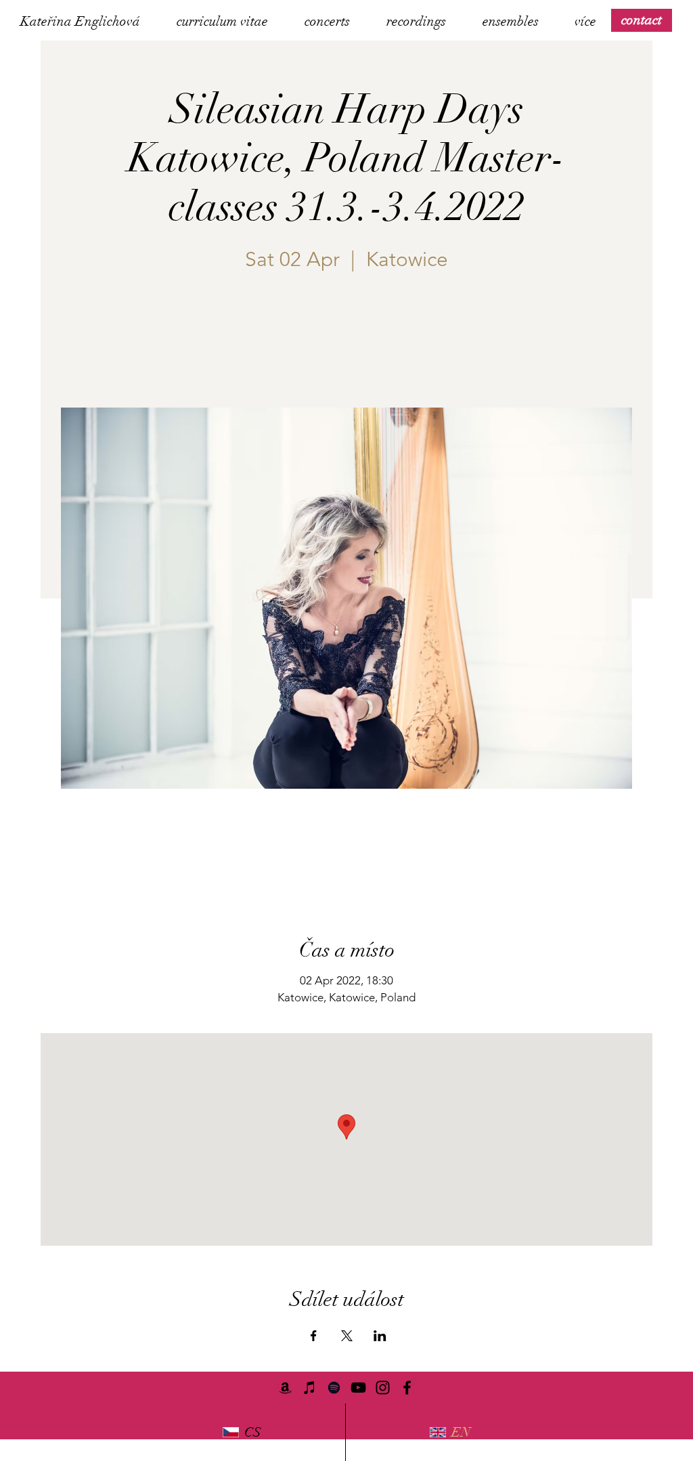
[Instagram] (383, 1387)
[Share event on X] (346, 1335)
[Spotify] (334, 1387)
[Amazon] (285, 1387)
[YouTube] (358, 1387)
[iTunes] (309, 1387)
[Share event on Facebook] (313, 1335)
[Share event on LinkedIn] (380, 1335)
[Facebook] (407, 1387)
